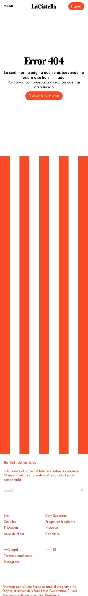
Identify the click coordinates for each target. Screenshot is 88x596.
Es (54, 549)
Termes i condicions (18, 555)
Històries (51, 527)
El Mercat (11, 527)
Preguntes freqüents (60, 521)
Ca (47, 549)
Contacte (52, 533)
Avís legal (11, 549)
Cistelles (10, 521)
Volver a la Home (44, 95)
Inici (6, 515)
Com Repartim (56, 515)
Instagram (11, 561)
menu (8, 5)
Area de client (14, 533)
